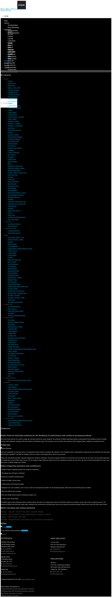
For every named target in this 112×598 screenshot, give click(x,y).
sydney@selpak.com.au (8, 553)
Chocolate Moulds (13, 99)
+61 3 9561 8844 (7, 563)
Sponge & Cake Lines (14, 197)
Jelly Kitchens (11, 155)
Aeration (10, 81)
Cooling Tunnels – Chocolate (16, 117)
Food (9, 47)
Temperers (10, 208)
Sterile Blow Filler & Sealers (16, 311)
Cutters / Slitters (12, 119)
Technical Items (12, 69)
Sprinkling (10, 199)
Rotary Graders (12, 188)
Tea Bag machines (13, 288)
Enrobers (10, 132)
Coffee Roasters (12, 255)
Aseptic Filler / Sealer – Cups (16, 237)
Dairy (9, 45)
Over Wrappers (12, 355)
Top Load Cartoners (13, 411)
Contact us (24, 530)
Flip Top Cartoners (13, 264)
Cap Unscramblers (13, 246)
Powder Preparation (13, 181)
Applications (7, 29)
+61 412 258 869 (7, 571)
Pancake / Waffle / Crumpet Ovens (17, 172)
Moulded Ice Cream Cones (15, 166)
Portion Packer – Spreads (15, 277)
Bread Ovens (11, 85)
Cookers (10, 110)
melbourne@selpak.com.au (9, 566)
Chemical (10, 36)
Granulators (11, 150)
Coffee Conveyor (12, 250)
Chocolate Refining (13, 101)
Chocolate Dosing (13, 92)
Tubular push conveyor (14, 210)
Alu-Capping (11, 320)
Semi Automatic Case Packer (16, 195)
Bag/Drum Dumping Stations (16, 322)
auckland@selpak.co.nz (58, 551)
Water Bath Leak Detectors (15, 302)
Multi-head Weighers (13, 271)
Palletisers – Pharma (13, 358)
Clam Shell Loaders (13, 391)
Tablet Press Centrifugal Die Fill (16, 201)
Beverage (10, 34)
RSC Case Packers (13, 407)
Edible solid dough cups (14, 130)
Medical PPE (11, 63)
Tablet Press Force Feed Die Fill (16, 204)
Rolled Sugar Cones (13, 186)
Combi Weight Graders (14, 105)
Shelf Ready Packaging (14, 409)
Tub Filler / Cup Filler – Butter (16, 297)
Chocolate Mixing (13, 96)
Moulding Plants (12, 268)
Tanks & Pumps (12, 206)
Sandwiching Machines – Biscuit (17, 192)
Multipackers (11, 400)
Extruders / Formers (13, 134)
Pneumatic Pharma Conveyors (16, 364)
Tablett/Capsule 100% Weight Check (18, 286)
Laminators (11, 157)
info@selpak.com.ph (57, 574)
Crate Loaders (11, 396)
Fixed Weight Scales (13, 141)
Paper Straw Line (12, 175)
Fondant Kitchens (13, 143)
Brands (6, 63)
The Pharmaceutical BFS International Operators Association (17, 591)
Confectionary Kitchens (14, 108)
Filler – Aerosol (12, 262)
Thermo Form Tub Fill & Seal (16, 291)
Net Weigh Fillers (12, 273)
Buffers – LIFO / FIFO (14, 88)
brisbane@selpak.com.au (9, 574)
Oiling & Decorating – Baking (16, 168)
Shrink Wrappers (12, 367)
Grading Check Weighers (15, 148)
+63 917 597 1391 (57, 571)
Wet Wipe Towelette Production (16, 217)
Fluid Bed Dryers (12, 340)
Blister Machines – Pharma (15, 326)
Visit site (8, 527)
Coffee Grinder (12, 253)
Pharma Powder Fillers (14, 362)
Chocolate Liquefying (14, 94)
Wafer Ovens (11, 215)
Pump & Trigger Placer (14, 284)
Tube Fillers (11, 313)
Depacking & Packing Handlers (16, 338)
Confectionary (12, 40)
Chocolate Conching (13, 90)
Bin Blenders (11, 324)
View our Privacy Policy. (28, 579)
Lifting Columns (12, 351)
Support (7, 77)
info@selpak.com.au (8, 551)
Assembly (10, 242)
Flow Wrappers (12, 266)
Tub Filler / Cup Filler (14, 295)
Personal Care (11, 65)
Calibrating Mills (12, 329)
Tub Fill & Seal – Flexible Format (17, 293)
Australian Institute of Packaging (10, 595)
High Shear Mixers (13, 344)
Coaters (10, 103)
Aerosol (10, 32)
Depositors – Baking (13, 121)
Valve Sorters (11, 300)
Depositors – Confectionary (15, 125)
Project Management (13, 32)
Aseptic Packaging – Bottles (15, 239)
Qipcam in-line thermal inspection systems (19, 380)
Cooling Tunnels (12, 114)
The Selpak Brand (13, 30)
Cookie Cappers (12, 112)
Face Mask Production (14, 139)
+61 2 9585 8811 (7, 549)
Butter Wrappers (12, 244)
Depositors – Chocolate (14, 123)
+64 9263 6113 (56, 549)
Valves (9, 376)
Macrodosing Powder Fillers (15, 353)
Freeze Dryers (11, 342)
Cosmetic (10, 43)
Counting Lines (12, 335)
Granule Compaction (13, 152)
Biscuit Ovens (11, 83)
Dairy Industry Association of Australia (11, 593)
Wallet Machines (12, 413)
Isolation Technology (13, 346)
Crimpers (10, 257)
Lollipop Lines (12, 159)
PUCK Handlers (12, 282)
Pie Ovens (10, 177)
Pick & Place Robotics (14, 404)
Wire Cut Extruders (13, 219)
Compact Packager (13, 393)
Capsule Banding (12, 331)
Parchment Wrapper (13, 275)
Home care (11, 60)
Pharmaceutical (12, 67)
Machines (7, 61)
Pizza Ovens (11, 179)
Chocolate (10, 38)
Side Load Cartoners (13, 369)
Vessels (10, 213)
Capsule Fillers (12, 333)
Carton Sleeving (12, 387)
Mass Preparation (12, 161)
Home (6, 16)
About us (6, 23)
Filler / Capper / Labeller (14, 398)
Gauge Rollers (12, 146)
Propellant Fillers (12, 280)
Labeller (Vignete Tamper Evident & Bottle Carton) (22, 349)
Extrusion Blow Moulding (15, 137)
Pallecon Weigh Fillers (14, 170)
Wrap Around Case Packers (15, 416)
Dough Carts (11, 128)
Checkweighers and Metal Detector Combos (20, 248)
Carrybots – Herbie (13, 384)
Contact (7, 89)
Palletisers (10, 402)
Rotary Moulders (12, 190)
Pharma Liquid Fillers (14, 360)
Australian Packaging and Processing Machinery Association (17, 588)
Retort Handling (12, 184)
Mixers (10, 163)
